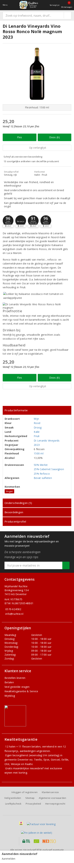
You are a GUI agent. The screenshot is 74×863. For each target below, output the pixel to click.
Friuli (37, 436)
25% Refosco (42, 473)
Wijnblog (9, 695)
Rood (37, 423)
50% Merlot (41, 465)
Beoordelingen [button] (13, 512)
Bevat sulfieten (43, 478)
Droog (37, 427)
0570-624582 (13, 609)
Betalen (9, 682)
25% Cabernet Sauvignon (49, 469)
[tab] (37, 410)
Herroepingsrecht (55, 803)
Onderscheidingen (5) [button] (18, 503)
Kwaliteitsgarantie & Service (21, 691)
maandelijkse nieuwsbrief (28, 768)
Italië (37, 431)
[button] (20, 220)
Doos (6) (54, 137)
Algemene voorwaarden (52, 798)
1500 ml (38, 453)
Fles (19, 137)
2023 (37, 445)
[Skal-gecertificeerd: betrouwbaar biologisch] (36, 841)
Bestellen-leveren (15, 678)
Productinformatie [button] (16, 410)
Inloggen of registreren (24, 792)
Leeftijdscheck (13, 803)
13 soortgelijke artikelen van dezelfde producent (31, 161)
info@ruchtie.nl (14, 614)
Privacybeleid (33, 803)
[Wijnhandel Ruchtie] (28, 5)
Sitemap (30, 798)
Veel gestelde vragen (16, 686)
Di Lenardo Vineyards (46, 440)
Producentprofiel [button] (15, 521)
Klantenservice (50, 792)
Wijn (36, 418)
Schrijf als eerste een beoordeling (23, 156)
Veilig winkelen (12, 798)
